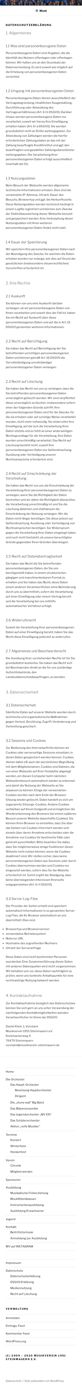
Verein (10, 1160)
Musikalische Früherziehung (29, 1193)
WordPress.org (16, 1341)
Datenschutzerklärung (25, 1276)
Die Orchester (15, 1079)
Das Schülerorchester (25, 1120)
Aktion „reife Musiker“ (25, 1126)
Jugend (10, 1219)
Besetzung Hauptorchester (33, 1090)
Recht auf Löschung (23, 1294)
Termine (11, 1134)
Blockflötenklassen (23, 1199)
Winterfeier (18, 1146)
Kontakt (11, 1227)
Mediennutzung (21, 1288)
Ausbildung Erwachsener (27, 1211)
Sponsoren (13, 1180)
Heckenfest (18, 1152)
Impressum (13, 1263)
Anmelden (13, 1318)
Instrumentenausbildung (27, 1205)
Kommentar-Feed (18, 1333)
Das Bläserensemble (24, 1108)
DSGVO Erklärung (22, 1282)
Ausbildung (13, 1187)
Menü (43, 10)
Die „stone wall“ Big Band (27, 1102)
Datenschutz (14, 1270)
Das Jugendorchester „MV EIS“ (31, 1114)
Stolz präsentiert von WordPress (44, 1380)
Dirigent (20, 1096)
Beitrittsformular (21, 1232)
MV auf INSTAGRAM (19, 1246)
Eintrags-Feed (15, 1326)
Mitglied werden (21, 1171)
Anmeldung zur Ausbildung (28, 1238)
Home (10, 1071)
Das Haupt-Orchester (24, 1084)
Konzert (15, 1140)
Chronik (15, 1165)
